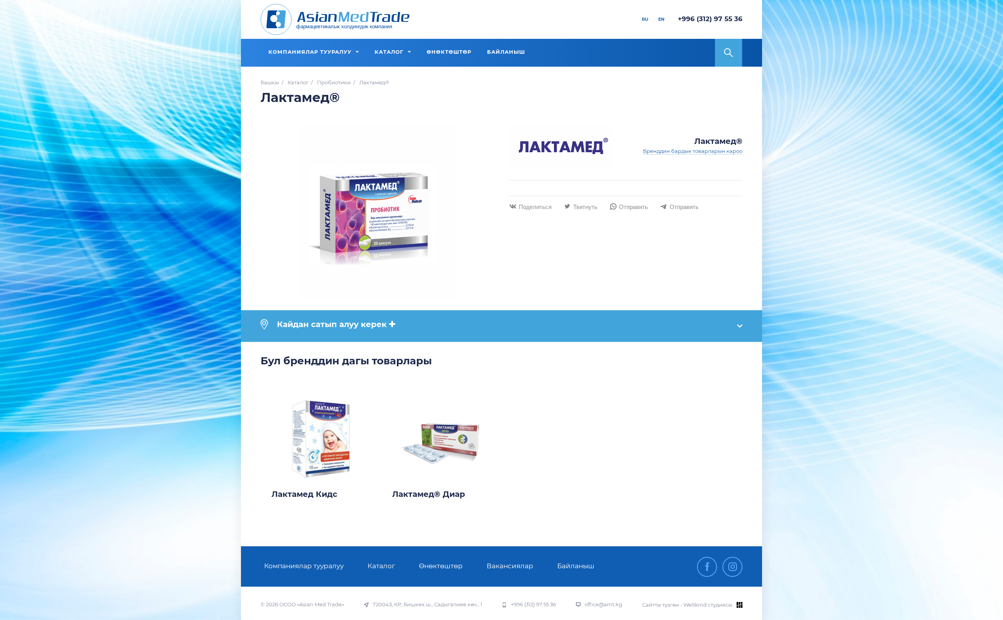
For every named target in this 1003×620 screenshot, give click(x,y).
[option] (321, 447)
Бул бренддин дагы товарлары (346, 361)
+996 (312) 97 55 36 (710, 19)
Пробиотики (334, 82)
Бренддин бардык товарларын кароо (692, 151)
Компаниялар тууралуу (304, 566)
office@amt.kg (603, 604)
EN (661, 19)
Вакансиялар (510, 566)
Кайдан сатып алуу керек (332, 324)
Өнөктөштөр (441, 566)
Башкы (270, 82)
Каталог (298, 82)
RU (645, 19)
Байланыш (575, 566)
